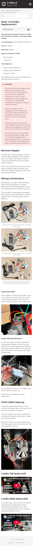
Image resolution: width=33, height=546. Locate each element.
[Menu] (30, 4)
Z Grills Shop (10, 543)
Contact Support (20, 543)
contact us (16, 79)
